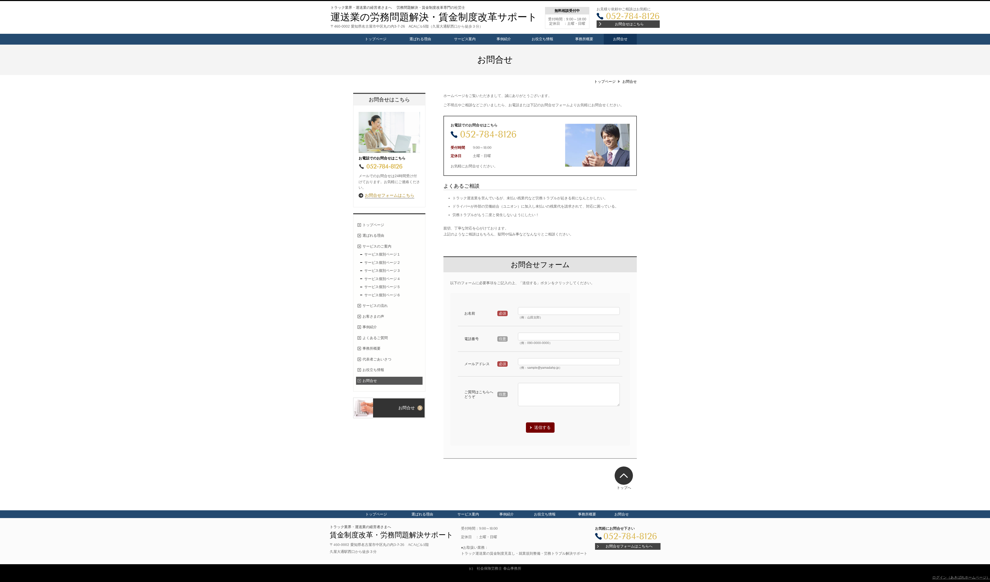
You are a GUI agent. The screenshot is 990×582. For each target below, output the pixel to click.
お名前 (469, 313)
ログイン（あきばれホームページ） (961, 577)
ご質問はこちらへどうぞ (478, 394)
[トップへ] (624, 475)
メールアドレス (477, 364)
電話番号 (471, 339)
